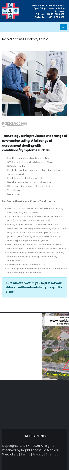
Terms (25, 454)
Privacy (38, 454)
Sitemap (52, 454)
